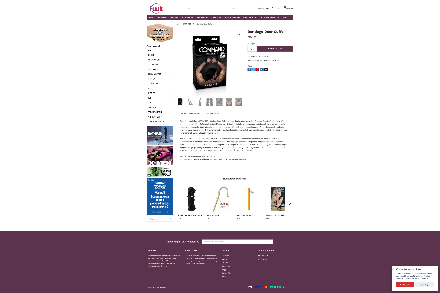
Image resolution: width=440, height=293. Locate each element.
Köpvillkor (225, 256)
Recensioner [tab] (212, 114)
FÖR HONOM (153, 69)
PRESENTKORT (250, 17)
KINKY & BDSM (154, 74)
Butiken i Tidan (227, 273)
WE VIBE (174, 17)
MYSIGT (151, 88)
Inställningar (424, 285)
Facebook (264, 256)
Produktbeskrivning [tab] (191, 114)
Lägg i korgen (276, 49)
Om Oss (225, 263)
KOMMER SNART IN (270, 17)
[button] (290, 202)
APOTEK (151, 79)
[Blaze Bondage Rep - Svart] (191, 199)
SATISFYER (161, 17)
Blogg (224, 270)
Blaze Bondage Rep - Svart (191, 215)
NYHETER (216, 17)
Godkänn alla (405, 285)
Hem (177, 24)
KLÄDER (151, 93)
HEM (150, 17)
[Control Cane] (220, 199)
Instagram (264, 259)
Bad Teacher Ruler (244, 215)
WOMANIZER (187, 17)
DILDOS (151, 55)
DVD (285, 17)
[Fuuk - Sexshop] (156, 8)
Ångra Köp (225, 276)
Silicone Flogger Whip (275, 215)
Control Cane (213, 215)
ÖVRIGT (151, 103)
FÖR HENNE (153, 65)
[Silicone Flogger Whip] (278, 199)
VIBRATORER (154, 60)
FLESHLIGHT (203, 17)
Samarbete (226, 266)
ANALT (151, 50)
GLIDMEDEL (153, 84)
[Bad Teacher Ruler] (249, 199)
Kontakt (224, 259)
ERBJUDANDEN (232, 17)
